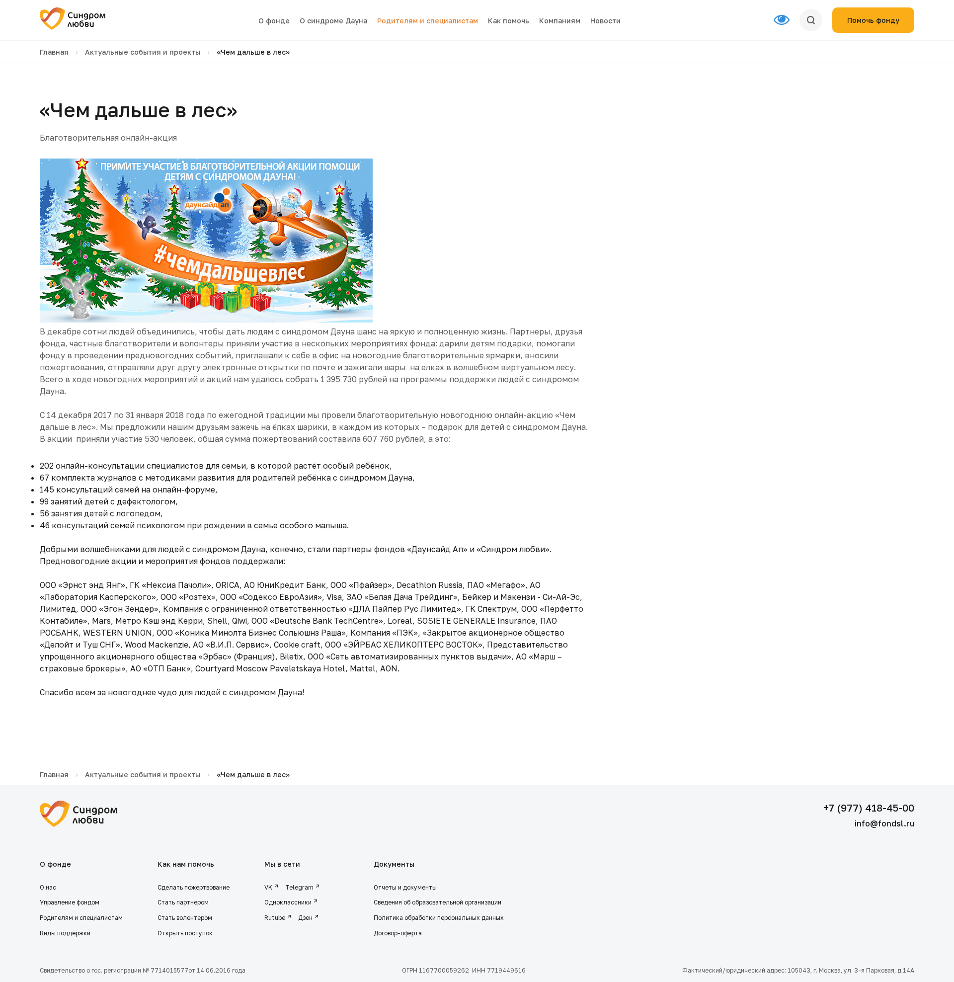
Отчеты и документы (405, 887)
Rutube (274, 917)
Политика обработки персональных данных (439, 917)
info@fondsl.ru (884, 823)
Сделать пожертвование (194, 887)
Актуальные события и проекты (142, 52)
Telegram (299, 887)
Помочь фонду (873, 20)
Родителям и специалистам (427, 20)
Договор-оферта (398, 933)
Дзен (305, 917)
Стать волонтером (185, 917)
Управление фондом (69, 902)
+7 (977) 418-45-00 (868, 808)
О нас (48, 887)
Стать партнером (183, 902)
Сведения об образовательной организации (438, 902)
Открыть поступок (185, 933)
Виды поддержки (65, 933)
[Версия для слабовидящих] (786, 20)
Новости (605, 20)
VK (268, 887)
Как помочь (508, 20)
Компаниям (559, 20)
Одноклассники (288, 902)
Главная (54, 52)
